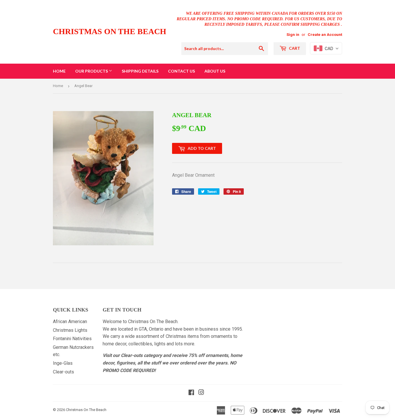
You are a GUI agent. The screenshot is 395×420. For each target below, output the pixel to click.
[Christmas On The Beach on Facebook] (191, 393)
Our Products (92, 71)
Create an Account (325, 34)
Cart (294, 48)
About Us (214, 71)
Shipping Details (140, 71)
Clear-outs (63, 372)
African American (70, 321)
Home (59, 71)
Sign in (293, 34)
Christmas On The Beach (109, 31)
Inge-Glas (63, 363)
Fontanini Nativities (72, 338)
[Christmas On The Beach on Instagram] (201, 393)
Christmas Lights (70, 330)
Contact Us (181, 71)
